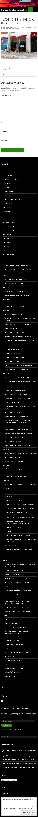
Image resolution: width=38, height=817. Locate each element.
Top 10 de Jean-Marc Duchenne (15, 627)
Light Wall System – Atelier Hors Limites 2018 (20, 324)
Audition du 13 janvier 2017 (14, 441)
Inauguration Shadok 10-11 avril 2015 (18, 473)
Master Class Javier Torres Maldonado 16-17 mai (20, 407)
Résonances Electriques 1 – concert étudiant (21, 484)
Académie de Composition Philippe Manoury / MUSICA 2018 (20, 319)
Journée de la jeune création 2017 (16, 430)
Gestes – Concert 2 (13, 354)
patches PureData (11, 623)
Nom (3, 123)
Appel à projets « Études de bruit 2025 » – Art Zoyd (17, 767)
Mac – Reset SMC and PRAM (14, 660)
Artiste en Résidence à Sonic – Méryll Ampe (19, 387)
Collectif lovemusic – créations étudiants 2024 (20, 270)
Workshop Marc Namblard (14, 283)
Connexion (4, 793)
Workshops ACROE (11, 557)
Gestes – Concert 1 (13, 350)
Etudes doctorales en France (15, 668)
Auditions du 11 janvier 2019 (15, 332)
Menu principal (35, 9)
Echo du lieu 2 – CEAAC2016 (14, 461)
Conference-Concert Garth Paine (16, 395)
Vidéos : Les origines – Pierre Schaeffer (20, 508)
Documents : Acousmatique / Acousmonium (17, 513)
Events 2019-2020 (8, 230)
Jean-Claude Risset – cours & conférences (19, 607)
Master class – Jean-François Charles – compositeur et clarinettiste (18, 421)
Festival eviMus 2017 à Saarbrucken (17, 377)
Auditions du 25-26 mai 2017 (14, 437)
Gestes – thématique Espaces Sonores (18, 336)
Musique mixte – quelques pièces (18, 535)
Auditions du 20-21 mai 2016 (14, 457)
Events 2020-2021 (8, 226)
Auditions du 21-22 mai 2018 (14, 412)
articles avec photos (12, 199)
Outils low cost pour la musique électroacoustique (16, 632)
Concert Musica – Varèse (13, 314)
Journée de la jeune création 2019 (16, 369)
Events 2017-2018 (8, 238)
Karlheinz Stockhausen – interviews (17, 611)
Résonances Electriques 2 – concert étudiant (21, 469)
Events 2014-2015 (8, 250)
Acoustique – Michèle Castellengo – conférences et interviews (17, 603)
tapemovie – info (13, 641)
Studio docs (9, 656)
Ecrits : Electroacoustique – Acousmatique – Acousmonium (18, 522)
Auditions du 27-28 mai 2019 (14, 361)
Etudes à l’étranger (12, 672)
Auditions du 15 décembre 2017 (15, 391)
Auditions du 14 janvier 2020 (15, 307)
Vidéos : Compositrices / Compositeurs (20, 518)
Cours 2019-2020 (8, 215)
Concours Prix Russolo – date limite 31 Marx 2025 (17, 759)
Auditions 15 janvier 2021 (13, 680)
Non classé (9, 203)
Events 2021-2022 (8, 223)
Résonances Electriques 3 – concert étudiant (21, 453)
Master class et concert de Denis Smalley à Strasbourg (18, 763)
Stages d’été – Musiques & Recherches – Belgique (17, 756)
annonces (8, 176)
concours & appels (11, 180)
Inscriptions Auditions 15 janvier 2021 (20, 684)
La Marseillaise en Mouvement (15, 291)
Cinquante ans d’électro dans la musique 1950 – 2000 (21, 540)
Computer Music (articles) (14, 570)
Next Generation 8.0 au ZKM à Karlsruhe (18, 365)
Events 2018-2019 (8, 234)
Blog (5, 168)
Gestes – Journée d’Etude (15, 357)
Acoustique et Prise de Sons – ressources (21, 504)
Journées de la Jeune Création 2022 (17, 295)
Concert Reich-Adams (12, 402)
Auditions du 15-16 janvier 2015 (15, 477)
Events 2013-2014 (8, 254)
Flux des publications (8, 797)
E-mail (4, 132)
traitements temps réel (13, 574)
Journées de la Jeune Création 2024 (17, 266)
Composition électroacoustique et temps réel (14, 10)
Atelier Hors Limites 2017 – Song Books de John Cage (21, 382)
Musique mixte (10, 586)
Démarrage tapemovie (15, 645)
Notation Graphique (14, 527)
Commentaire (6, 96)
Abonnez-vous (7, 725)
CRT (6, 619)
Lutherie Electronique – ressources (19, 549)
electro (8, 183)
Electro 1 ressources (14, 500)
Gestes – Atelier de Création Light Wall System (20, 341)
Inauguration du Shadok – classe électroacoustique (19, 28)
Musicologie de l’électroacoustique (18, 590)
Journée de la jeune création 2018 (16, 416)
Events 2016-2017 (8, 242)
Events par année (7, 219)
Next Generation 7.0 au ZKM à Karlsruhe (18, 434)
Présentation (7, 211)
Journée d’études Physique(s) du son (17, 398)
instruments (9, 191)
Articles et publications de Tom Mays (17, 582)
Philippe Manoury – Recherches (16, 578)
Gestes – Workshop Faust (15, 346)
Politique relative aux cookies (24, 808)
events (7, 195)
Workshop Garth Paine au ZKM (15, 279)
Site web (4, 140)
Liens (2, 688)
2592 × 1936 (13, 27)
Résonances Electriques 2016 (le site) (17, 445)
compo (7, 187)
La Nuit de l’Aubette (11, 328)
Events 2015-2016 (8, 246)
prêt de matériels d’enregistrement (17, 652)
